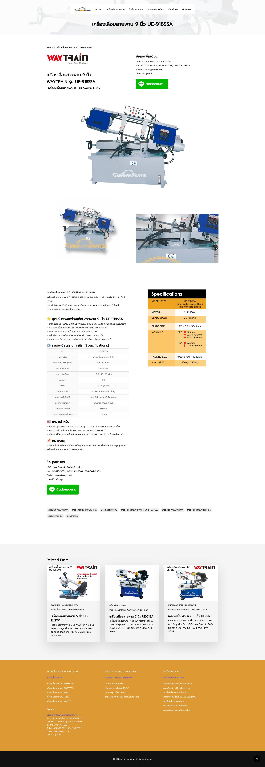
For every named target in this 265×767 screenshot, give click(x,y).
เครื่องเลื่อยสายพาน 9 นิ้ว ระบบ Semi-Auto (139, 509)
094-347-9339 (182, 65)
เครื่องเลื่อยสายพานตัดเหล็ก (199, 509)
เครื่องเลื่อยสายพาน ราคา (172, 509)
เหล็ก (146, 610)
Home (50, 47)
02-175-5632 (148, 65)
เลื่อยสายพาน (72, 516)
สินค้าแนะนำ (55, 605)
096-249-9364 (164, 65)
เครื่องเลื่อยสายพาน (109, 509)
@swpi (149, 73)
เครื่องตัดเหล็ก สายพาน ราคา (84, 509)
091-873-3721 (59, 728)
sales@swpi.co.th (154, 69)
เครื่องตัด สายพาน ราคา (58, 509)
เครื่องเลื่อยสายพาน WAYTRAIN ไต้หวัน (67, 609)
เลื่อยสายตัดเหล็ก (55, 516)
